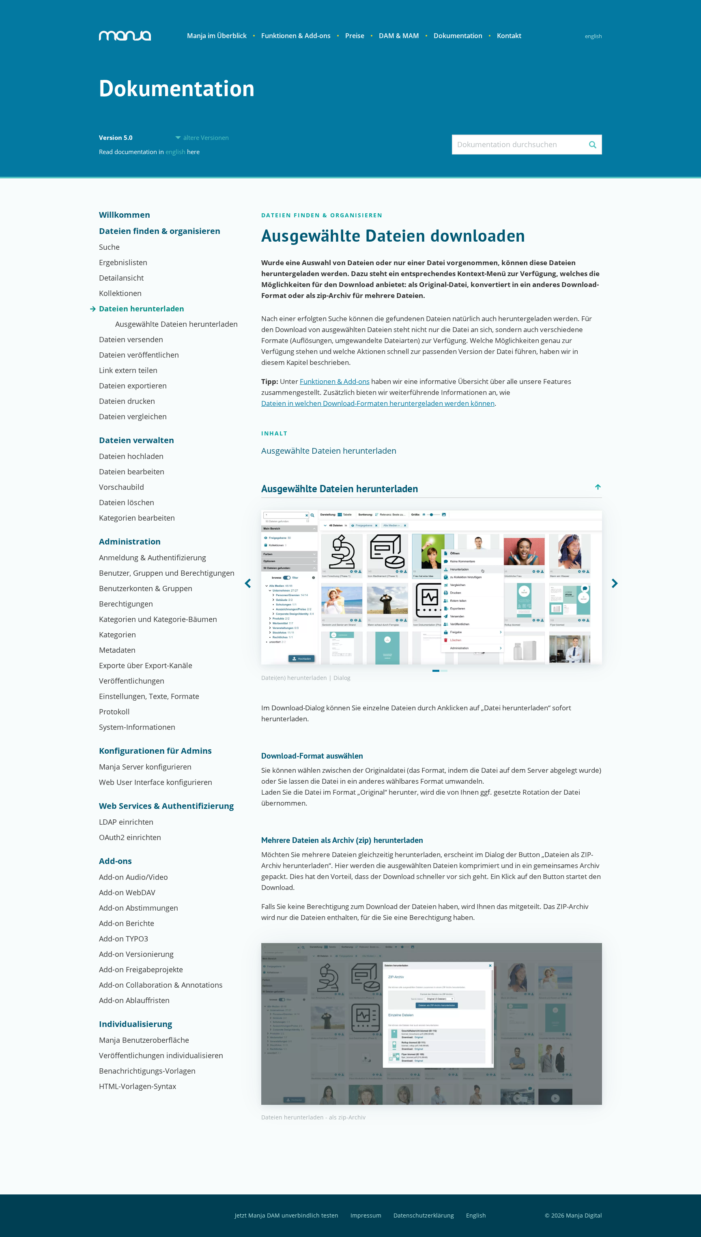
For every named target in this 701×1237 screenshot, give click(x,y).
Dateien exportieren (133, 385)
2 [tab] (444, 671)
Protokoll (114, 711)
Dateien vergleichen (133, 416)
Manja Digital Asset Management (125, 36)
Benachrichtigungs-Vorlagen (147, 1070)
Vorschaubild (121, 487)
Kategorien (117, 634)
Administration (130, 542)
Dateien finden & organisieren (159, 231)
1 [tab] (435, 671)
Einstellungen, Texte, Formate (149, 696)
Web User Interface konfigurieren (155, 782)
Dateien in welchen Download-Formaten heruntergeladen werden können (378, 403)
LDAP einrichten (126, 821)
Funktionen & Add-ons (296, 35)
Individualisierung (135, 1024)
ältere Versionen (206, 138)
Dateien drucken (127, 401)
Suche (109, 247)
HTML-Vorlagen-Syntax (137, 1086)
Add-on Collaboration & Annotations (161, 984)
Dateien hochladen (131, 456)
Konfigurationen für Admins (155, 751)
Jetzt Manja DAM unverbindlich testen (286, 1216)
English (593, 36)
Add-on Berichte (126, 923)
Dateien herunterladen (141, 308)
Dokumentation (458, 35)
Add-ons (115, 861)
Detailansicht (121, 277)
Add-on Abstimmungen (138, 907)
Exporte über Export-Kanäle (145, 665)
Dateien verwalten (136, 440)
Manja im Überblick (217, 35)
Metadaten (117, 650)
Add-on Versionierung (136, 954)
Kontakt (509, 35)
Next (615, 584)
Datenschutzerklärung (424, 1216)
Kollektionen (120, 293)
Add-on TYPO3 (123, 938)
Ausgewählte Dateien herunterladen (176, 324)
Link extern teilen (128, 370)
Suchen (592, 144)
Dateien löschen (126, 502)
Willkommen (124, 215)
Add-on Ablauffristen (134, 1000)
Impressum (365, 1216)
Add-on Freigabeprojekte (141, 969)
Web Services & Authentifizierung (166, 806)
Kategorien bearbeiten (137, 517)
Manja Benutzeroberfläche (144, 1040)
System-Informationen (137, 727)
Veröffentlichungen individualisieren (161, 1055)
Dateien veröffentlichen (139, 354)
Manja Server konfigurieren (145, 766)
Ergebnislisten (123, 262)
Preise (354, 35)
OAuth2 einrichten (130, 837)
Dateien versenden (131, 339)
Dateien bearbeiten (131, 471)
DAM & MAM (399, 35)
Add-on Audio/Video (133, 877)
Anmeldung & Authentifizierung (152, 557)
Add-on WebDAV (127, 892)
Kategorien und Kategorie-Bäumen (158, 619)
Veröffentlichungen (131, 680)
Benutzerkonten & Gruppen (145, 588)
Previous (248, 584)
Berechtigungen (126, 603)
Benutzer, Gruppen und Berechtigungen (166, 573)
